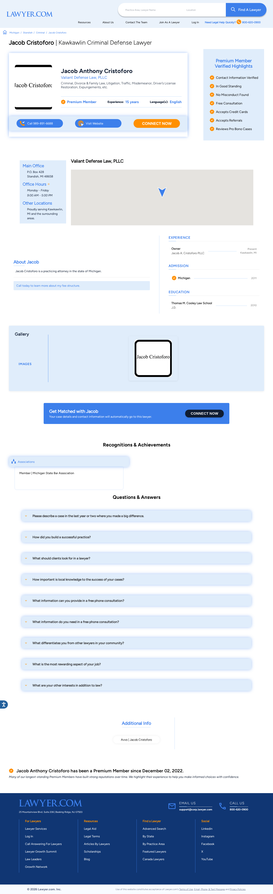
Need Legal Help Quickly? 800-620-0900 (233, 22)
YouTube (207, 859)
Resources (84, 22)
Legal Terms (92, 836)
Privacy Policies (238, 889)
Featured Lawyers (154, 851)
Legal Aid (90, 828)
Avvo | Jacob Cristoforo (136, 739)
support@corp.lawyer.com (195, 809)
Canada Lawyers (153, 859)
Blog (87, 859)
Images (25, 364)
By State (148, 836)
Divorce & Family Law (89, 83)
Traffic (125, 83)
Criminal (67, 83)
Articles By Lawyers (97, 844)
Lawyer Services (36, 828)
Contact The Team (136, 22)
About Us (108, 22)
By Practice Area (154, 844)
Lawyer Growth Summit (41, 851)
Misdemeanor (142, 83)
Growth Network (36, 867)
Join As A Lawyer (169, 22)
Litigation (113, 83)
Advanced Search (154, 828)
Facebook (207, 844)
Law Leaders (33, 859)
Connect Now (157, 123)
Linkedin (206, 828)
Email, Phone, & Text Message (209, 889)
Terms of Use (186, 889)
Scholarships (92, 851)
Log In (195, 22)
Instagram (207, 836)
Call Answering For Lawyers (43, 844)
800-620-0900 (239, 809)
